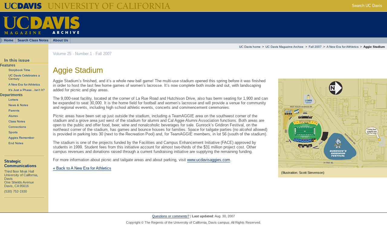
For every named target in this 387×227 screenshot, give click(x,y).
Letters (13, 99)
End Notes (15, 143)
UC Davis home (250, 46)
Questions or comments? (170, 216)
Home (8, 40)
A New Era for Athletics (24, 84)
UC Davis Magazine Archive (284, 46)
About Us (60, 40)
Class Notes (16, 121)
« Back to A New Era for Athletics (82, 168)
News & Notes (18, 105)
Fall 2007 (315, 46)
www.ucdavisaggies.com (208, 159)
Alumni (13, 116)
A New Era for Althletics (343, 46)
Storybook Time (19, 70)
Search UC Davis (367, 5)
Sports (13, 132)
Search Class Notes (33, 40)
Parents (13, 110)
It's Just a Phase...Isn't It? (26, 90)
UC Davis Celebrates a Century (24, 77)
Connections (17, 126)
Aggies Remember (21, 137)
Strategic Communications (20, 163)
